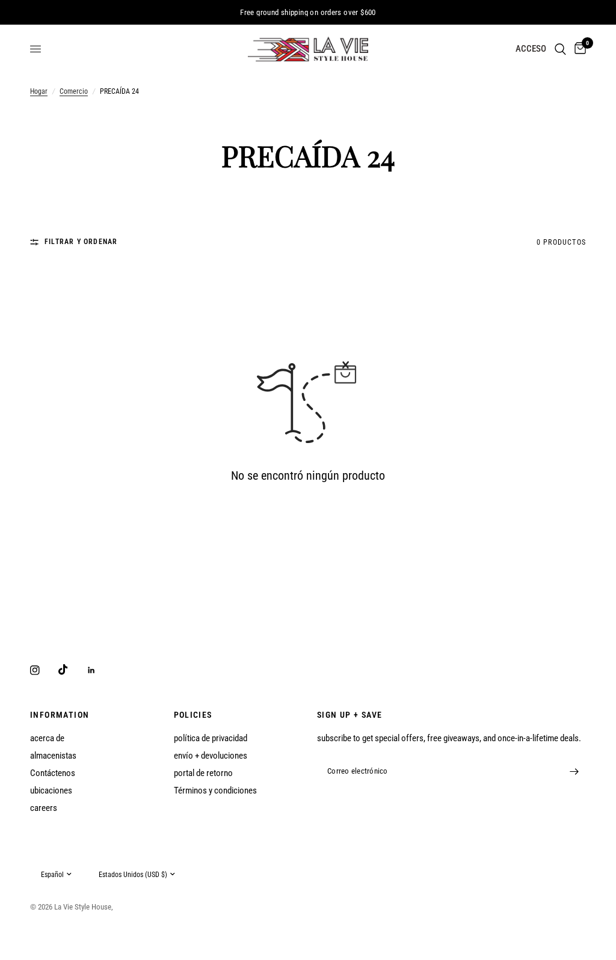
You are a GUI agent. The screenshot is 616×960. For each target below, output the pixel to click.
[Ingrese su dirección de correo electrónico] (574, 771)
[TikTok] (71, 669)
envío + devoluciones (210, 755)
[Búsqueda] (560, 49)
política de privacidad (210, 738)
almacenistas (53, 755)
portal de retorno (203, 773)
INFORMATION (59, 715)
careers (43, 808)
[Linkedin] (100, 670)
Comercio (74, 91)
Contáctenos (52, 773)
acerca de (47, 738)
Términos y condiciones (215, 790)
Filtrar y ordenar (81, 241)
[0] (578, 49)
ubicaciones (51, 790)
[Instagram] (43, 670)
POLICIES (193, 715)
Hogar (39, 91)
